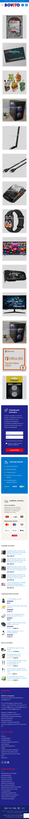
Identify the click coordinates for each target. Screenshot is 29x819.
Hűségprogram (6, 740)
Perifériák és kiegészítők (8, 793)
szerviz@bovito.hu (21, 707)
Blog (10, 1)
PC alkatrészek (5, 791)
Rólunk (6, 1)
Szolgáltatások (5, 738)
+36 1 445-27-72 (21, 705)
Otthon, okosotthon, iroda (9, 789)
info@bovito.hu (10, 707)
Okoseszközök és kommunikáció (11, 787)
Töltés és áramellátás (7, 798)
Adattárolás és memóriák (8, 773)
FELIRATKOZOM (14, 450)
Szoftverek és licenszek (8, 796)
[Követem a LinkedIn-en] (8, 762)
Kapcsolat (22, 1)
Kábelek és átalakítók (7, 783)
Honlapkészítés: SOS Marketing (14, 817)
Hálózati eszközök (6, 781)
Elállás (3, 748)
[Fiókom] (22, 5)
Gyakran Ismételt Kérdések (9, 750)
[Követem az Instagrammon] (5, 762)
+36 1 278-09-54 (11, 705)
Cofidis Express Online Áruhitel (10, 754)
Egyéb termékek (6, 777)
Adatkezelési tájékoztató (21, 811)
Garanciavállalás (11, 469)
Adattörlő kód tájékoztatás (9, 752)
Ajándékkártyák (6, 775)
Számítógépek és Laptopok (9, 795)
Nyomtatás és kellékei (8, 785)
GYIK (13, 1)
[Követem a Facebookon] (2, 762)
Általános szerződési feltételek (14, 812)
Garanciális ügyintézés (8, 746)
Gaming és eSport (6, 779)
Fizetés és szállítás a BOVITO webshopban (10, 743)
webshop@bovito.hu (14, 709)
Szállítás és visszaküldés (7, 811)
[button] (2, 5)
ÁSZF (17, 1)
